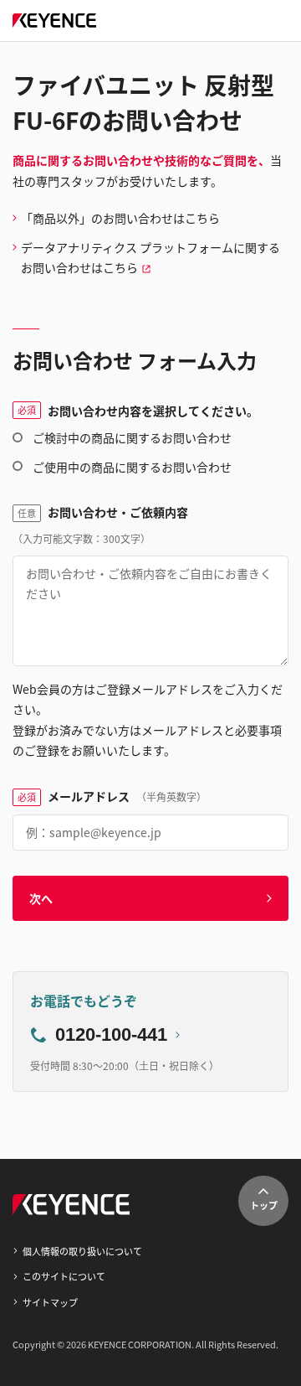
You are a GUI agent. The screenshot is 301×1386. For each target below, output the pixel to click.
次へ (41, 898)
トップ (264, 1205)
